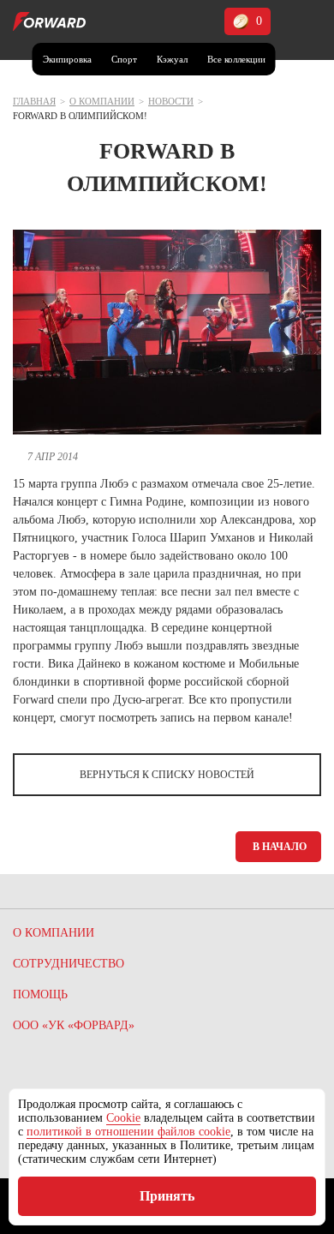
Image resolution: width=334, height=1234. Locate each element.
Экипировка (67, 59)
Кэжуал (172, 59)
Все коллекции (236, 59)
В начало (280, 847)
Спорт (124, 59)
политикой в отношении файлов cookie (128, 1131)
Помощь (40, 994)
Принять (167, 1196)
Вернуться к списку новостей (167, 775)
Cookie (123, 1117)
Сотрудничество (68, 963)
